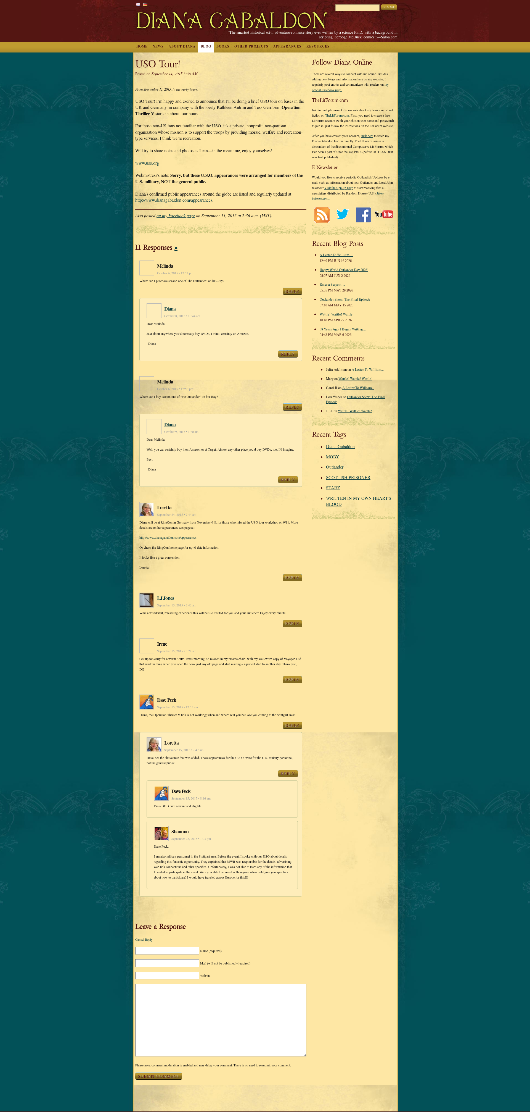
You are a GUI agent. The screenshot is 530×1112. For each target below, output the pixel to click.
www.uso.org (147, 163)
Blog (206, 46)
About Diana (182, 46)
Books (222, 46)
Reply (292, 291)
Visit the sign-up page (338, 187)
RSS (322, 215)
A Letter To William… (336, 254)
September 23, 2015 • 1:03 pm (191, 839)
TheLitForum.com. (337, 115)
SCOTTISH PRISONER (348, 477)
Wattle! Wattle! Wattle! (337, 314)
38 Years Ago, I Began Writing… (343, 329)
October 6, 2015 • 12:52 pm (175, 273)
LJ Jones (165, 597)
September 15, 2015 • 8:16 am (191, 798)
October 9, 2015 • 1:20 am (181, 432)
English (138, 4)
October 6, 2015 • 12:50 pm (175, 389)
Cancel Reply (144, 939)
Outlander (334, 467)
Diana (170, 308)
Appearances (287, 46)
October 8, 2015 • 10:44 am (182, 316)
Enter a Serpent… (332, 284)
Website (205, 975)
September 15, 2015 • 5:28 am (176, 651)
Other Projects (251, 46)
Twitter (342, 215)
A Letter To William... (368, 369)
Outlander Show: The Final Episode (345, 299)
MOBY (332, 456)
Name (211, 950)
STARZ (333, 487)
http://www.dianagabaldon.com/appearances (173, 200)
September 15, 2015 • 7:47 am (183, 750)
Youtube (384, 215)
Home (142, 46)
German (145, 4)
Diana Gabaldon (340, 446)
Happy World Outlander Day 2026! (344, 269)
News (158, 46)
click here (367, 135)
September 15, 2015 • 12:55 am (177, 707)
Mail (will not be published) (225, 963)
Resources (318, 46)
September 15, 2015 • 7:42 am (176, 605)
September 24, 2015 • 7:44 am (176, 514)
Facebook (363, 215)
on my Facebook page (176, 215)
